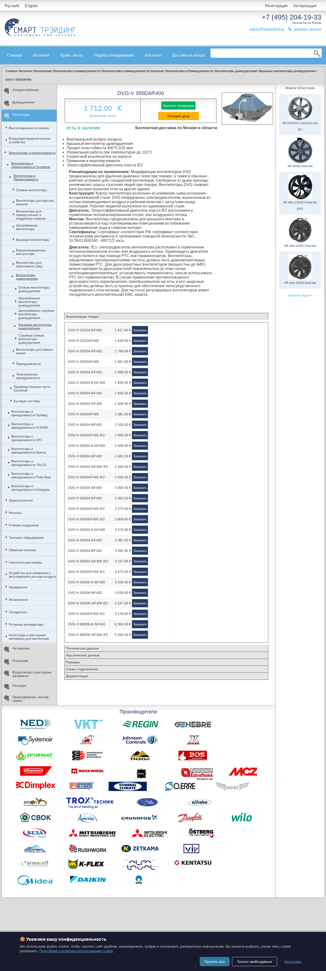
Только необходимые (254, 962)
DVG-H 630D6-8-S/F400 (86, 582)
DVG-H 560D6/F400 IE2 (86, 519)
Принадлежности (28, 364)
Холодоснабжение (25, 90)
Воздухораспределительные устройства (29, 140)
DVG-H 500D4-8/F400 (85, 456)
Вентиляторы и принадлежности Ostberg (29, 413)
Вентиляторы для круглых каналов (35, 202)
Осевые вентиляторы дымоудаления (33, 289)
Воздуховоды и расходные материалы (31, 674)
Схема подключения (82, 669)
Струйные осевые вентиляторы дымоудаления (31, 339)
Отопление (20, 661)
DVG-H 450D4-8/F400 (85, 425)
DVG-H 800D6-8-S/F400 (86, 624)
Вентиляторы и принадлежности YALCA (28, 463)
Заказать (140, 330)
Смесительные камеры (25, 562)
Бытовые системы (27, 401)
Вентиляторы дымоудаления (27, 276)
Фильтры (15, 513)
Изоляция (19, 685)
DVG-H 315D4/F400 (83, 341)
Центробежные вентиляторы (26, 227)
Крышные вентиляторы (32, 240)
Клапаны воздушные (24, 525)
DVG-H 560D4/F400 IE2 (86, 509)
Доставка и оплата (188, 55)
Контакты (153, 55)
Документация (77, 676)
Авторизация (304, 6)
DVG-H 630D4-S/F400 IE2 (88, 561)
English (31, 6)
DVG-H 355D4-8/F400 (85, 351)
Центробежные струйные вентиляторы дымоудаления (36, 314)
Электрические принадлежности (28, 376)
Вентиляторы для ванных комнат (34, 351)
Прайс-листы (71, 55)
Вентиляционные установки (29, 128)
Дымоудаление (23, 102)
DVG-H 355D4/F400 (83, 362)
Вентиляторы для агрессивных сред (29, 264)
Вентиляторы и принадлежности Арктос (28, 450)
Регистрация (276, 6)
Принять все (215, 962)
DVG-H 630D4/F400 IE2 (86, 572)
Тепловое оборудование (26, 537)
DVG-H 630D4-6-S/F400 (86, 530)
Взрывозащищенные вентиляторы (31, 252)
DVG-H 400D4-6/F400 (85, 372)
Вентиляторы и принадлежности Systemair (30, 165)
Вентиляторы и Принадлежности (26, 177)
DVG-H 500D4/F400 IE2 (86, 477)
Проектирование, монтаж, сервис (30, 698)
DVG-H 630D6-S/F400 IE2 (88, 603)
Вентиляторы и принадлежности (32, 153)
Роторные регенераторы (26, 624)
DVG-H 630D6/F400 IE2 (86, 614)
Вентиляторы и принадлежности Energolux (30, 487)
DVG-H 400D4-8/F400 (85, 393)
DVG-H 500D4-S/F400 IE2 (88, 467)
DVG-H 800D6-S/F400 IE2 (88, 635)
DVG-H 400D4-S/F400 (85, 404)
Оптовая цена (178, 116)
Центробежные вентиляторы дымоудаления (29, 301)
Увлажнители (18, 600)
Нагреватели (18, 587)
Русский (12, 6)
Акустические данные (83, 655)
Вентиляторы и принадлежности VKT (26, 438)
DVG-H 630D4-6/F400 (85, 540)
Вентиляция (21, 114)
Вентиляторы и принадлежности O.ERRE (29, 425)
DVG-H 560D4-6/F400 (85, 488)
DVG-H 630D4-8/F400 (85, 551)
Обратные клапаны (22, 550)
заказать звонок (307, 29)
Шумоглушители (21, 500)
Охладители (18, 612)
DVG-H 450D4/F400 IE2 (86, 435)
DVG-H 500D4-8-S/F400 (86, 446)
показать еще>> (300, 295)
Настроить (292, 962)
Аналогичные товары (82, 316)
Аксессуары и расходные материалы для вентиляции (29, 636)
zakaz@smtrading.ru (266, 29)
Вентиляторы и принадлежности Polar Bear (31, 475)
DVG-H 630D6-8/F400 (85, 593)
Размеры (73, 662)
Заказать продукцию (178, 105)
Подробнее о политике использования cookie (76, 951)
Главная (14, 55)
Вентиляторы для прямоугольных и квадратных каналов (31, 215)
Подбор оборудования (114, 55)
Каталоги (41, 55)
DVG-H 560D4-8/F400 (85, 498)
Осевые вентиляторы (31, 190)
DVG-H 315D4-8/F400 (85, 330)
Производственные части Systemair (32, 388)
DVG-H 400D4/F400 (83, 414)
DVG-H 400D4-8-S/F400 (86, 383)
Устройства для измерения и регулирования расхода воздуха (32, 574)
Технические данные (82, 648)
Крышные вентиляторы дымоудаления (35, 326)
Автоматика (20, 648)
